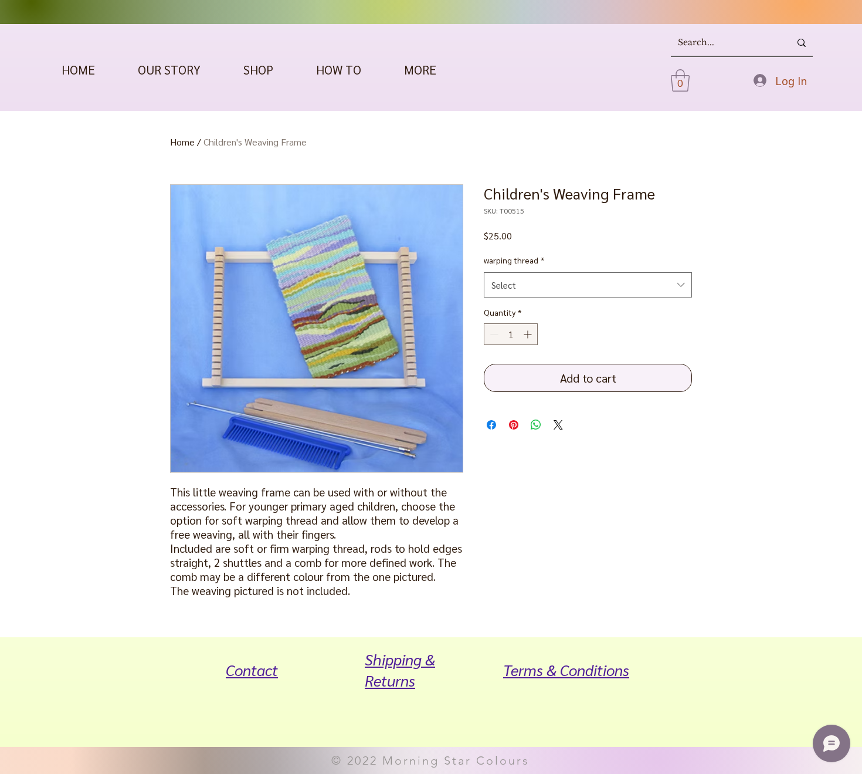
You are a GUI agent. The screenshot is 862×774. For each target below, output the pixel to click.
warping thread (514, 260)
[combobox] (588, 285)
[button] (258, 69)
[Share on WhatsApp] (536, 425)
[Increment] (528, 334)
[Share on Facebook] (491, 425)
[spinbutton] (510, 334)
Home (182, 142)
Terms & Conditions (566, 670)
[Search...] (801, 43)
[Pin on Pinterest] (514, 425)
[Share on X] (558, 425)
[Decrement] (493, 334)
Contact (252, 670)
